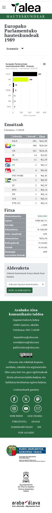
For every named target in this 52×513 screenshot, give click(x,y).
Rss (39, 427)
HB (13, 145)
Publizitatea (19, 421)
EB (13, 170)
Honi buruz (16, 416)
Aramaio (13, 48)
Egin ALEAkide (26, 432)
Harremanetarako (22, 427)
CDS (14, 180)
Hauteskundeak (26, 16)
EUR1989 (42, 216)
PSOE (15, 159)
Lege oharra (35, 416)
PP (13, 165)
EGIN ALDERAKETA (20, 290)
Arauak (35, 421)
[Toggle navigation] (4, 7)
